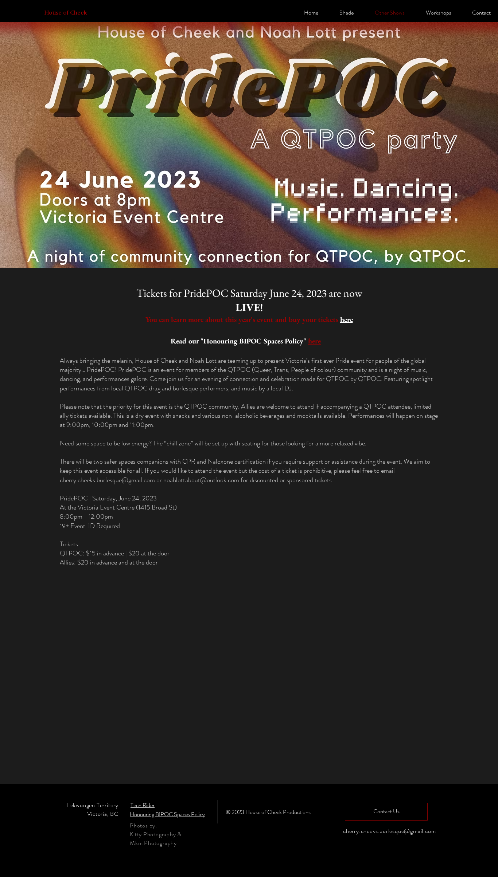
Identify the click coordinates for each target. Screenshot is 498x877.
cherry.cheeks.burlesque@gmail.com (107, 480)
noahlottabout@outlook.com (201, 480)
